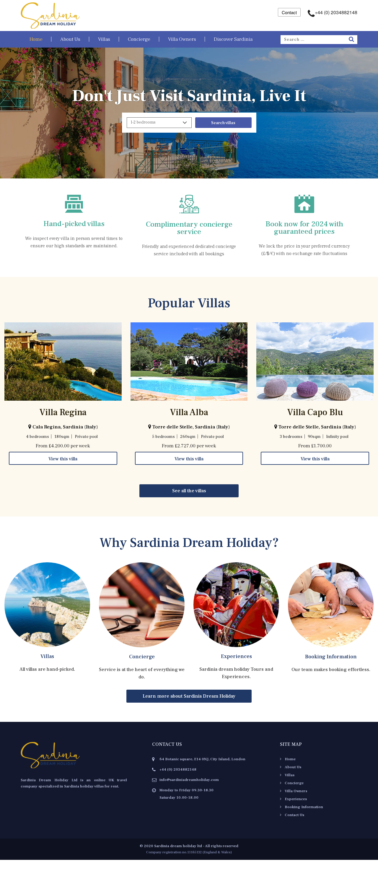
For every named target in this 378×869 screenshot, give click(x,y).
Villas (104, 39)
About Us (70, 39)
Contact (289, 12)
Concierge (139, 39)
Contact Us (294, 815)
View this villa (62, 459)
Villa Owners (182, 39)
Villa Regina (63, 412)
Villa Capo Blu (315, 412)
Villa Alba (189, 412)
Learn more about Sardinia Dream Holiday (189, 696)
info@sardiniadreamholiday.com (189, 779)
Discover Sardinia (233, 39)
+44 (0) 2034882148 (336, 12)
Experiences (236, 656)
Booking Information (331, 656)
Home (36, 39)
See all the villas (189, 491)
